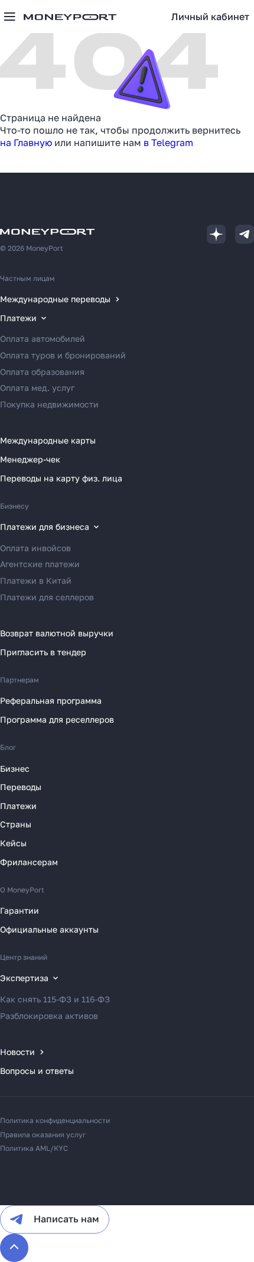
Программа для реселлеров (57, 719)
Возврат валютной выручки (56, 633)
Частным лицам (27, 278)
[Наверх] (14, 1248)
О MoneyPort (22, 889)
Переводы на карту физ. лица (61, 478)
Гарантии (19, 910)
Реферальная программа (51, 700)
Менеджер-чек (30, 459)
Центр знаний (23, 957)
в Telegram (168, 142)
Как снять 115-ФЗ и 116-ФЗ (55, 999)
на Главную (26, 142)
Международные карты (48, 440)
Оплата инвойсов (35, 548)
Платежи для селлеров (47, 597)
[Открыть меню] (9, 16)
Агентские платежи (40, 564)
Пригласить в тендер (43, 652)
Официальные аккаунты (49, 929)
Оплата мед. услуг (37, 388)
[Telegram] (244, 234)
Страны (15, 824)
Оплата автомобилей (42, 339)
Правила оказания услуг (43, 1134)
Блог (8, 747)
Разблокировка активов (49, 1016)
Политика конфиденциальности (55, 1120)
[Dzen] (216, 234)
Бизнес (15, 768)
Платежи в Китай (35, 580)
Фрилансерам (29, 862)
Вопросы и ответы (37, 1071)
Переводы (20, 787)
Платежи (18, 806)
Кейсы (13, 843)
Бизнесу (14, 505)
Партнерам (19, 679)
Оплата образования (42, 372)
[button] (210, 16)
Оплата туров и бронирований (63, 355)
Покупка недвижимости (49, 404)
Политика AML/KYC (34, 1148)
